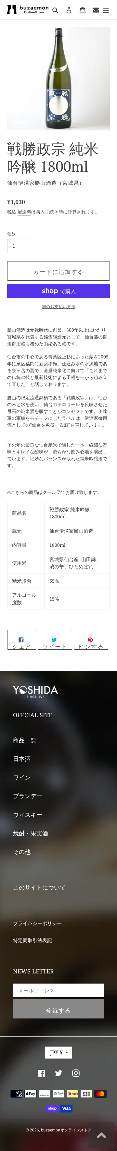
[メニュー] (106, 10)
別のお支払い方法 (58, 306)
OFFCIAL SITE (32, 715)
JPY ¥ (56, 1052)
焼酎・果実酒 (30, 833)
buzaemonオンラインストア (66, 1130)
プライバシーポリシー (37, 923)
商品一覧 (24, 740)
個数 (11, 234)
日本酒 (22, 759)
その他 (22, 852)
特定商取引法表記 (32, 940)
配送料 (24, 212)
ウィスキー (27, 814)
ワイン (22, 777)
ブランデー (27, 796)
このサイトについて (39, 887)
